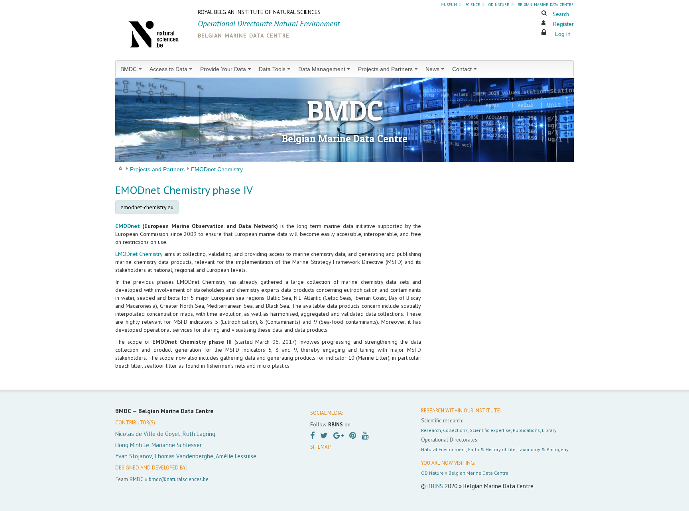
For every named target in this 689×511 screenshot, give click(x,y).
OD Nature (432, 473)
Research (431, 430)
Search (561, 14)
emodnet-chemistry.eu (146, 207)
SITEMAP (320, 447)
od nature (498, 4)
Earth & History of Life (492, 449)
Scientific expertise (490, 430)
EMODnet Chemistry (138, 253)
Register (563, 24)
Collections (455, 430)
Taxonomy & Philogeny (543, 449)
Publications (526, 430)
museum (449, 4)
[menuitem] (131, 69)
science (472, 4)
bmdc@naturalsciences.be (179, 479)
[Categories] (120, 167)
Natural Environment (443, 449)
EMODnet (127, 226)
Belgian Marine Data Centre (478, 473)
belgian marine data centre (546, 4)
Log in (563, 34)
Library (549, 430)
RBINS (435, 486)
